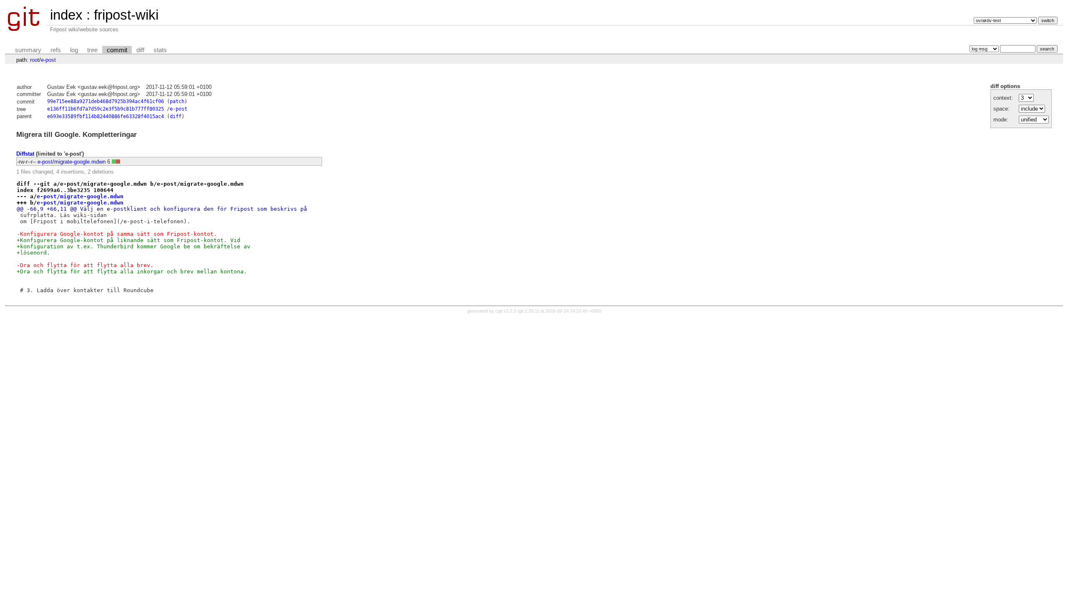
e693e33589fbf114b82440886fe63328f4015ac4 (105, 116)
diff (140, 50)
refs (55, 50)
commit (117, 50)
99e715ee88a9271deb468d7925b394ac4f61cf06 (105, 101)
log (74, 50)
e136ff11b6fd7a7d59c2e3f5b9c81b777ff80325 (105, 109)
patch (177, 101)
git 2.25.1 (528, 310)
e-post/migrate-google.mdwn (72, 162)
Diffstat (25, 154)
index (66, 15)
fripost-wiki (126, 15)
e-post (48, 60)
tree (92, 50)
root (34, 60)
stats (160, 50)
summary (28, 50)
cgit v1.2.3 (505, 310)
